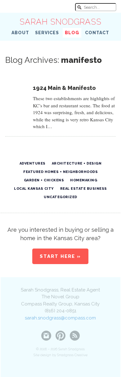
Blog (72, 32)
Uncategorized (60, 197)
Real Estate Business (83, 189)
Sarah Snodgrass (60, 21)
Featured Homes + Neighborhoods (60, 172)
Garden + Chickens (44, 180)
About (20, 32)
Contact (97, 32)
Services (47, 32)
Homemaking (83, 180)
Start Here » (60, 256)
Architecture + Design (77, 163)
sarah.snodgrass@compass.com (60, 318)
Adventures (33, 163)
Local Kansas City (34, 189)
